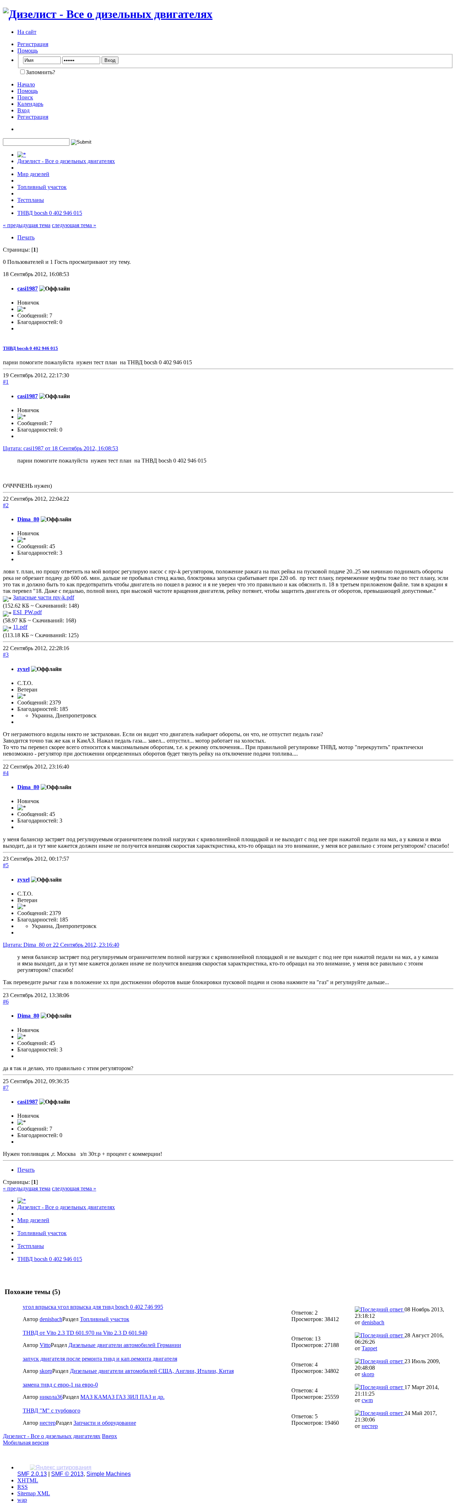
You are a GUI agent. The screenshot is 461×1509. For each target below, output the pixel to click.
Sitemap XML (33, 1493)
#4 (6, 773)
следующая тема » (74, 225)
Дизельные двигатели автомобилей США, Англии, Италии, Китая (152, 1371)
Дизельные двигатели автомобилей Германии (124, 1345)
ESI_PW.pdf (27, 612)
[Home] (21, 155)
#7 (6, 1088)
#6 (6, 1002)
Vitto (45, 1345)
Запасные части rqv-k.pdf (43, 597)
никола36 (51, 1397)
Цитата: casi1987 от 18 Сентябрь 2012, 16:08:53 (60, 448)
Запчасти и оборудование (104, 1423)
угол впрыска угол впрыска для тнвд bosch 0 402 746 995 (93, 1307)
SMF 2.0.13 (32, 1474)
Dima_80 (28, 519)
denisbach (51, 1319)
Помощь (27, 51)
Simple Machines (108, 1474)
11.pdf (20, 627)
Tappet (369, 1348)
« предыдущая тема (26, 225)
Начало (26, 84)
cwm (367, 1400)
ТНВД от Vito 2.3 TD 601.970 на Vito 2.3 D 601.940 (85, 1333)
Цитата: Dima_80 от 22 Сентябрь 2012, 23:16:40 (61, 945)
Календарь (30, 104)
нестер (48, 1423)
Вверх (109, 1436)
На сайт (26, 32)
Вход (23, 110)
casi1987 (27, 288)
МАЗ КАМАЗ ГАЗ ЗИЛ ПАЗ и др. (122, 1397)
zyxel (23, 669)
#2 (6, 505)
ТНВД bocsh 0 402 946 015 (30, 348)
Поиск (25, 97)
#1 (6, 382)
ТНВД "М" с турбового (51, 1410)
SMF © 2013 (67, 1474)
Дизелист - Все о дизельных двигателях (51, 1436)
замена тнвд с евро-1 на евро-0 (60, 1385)
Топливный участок (104, 1319)
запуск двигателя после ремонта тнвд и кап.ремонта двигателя (100, 1359)
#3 (6, 655)
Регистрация (32, 44)
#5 (6, 865)
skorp (46, 1371)
